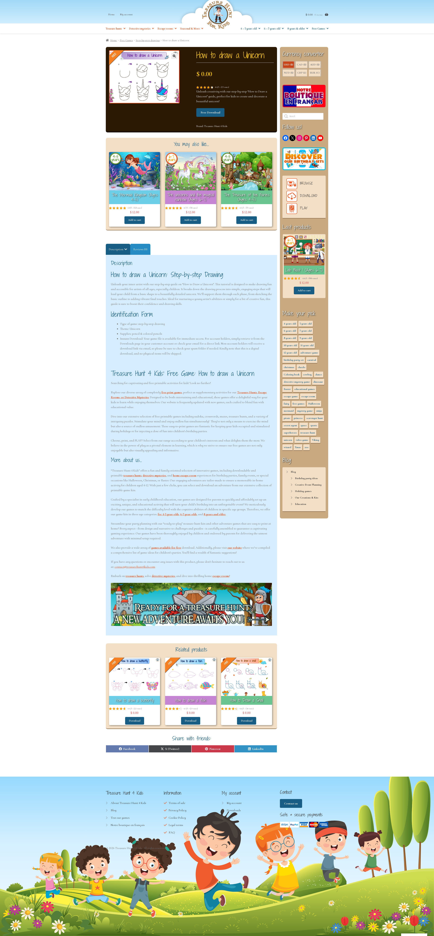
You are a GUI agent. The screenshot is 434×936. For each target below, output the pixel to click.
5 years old (306, 323)
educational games (304, 389)
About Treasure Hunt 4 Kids (128, 803)
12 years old (290, 352)
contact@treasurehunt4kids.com (135, 567)
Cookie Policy (177, 818)
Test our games (120, 818)
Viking (315, 440)
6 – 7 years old (272, 28)
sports (313, 425)
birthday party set (294, 360)
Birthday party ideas (306, 478)
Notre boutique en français (128, 825)
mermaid (289, 410)
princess (298, 418)
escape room (308, 396)
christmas (289, 367)
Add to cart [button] (134, 220)
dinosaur (318, 381)
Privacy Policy (177, 810)
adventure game (309, 352)
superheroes (290, 432)
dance (318, 374)
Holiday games (303, 491)
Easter (287, 389)
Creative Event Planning (308, 484)
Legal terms (176, 825)
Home (111, 14)
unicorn (288, 440)
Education (300, 504)
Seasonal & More (190, 28)
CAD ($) (301, 64)
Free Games (318, 28)
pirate (287, 418)
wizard (287, 447)
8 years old (290, 338)
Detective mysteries (140, 28)
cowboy (307, 374)
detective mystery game (297, 381)
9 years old (306, 338)
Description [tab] (116, 249)
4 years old (290, 323)
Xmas (298, 447)
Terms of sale (177, 803)
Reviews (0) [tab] (140, 249)
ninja (319, 410)
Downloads (234, 810)
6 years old (290, 330)
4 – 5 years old (249, 28)
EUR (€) (314, 72)
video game (302, 440)
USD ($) (288, 64)
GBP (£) (301, 72)
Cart (230, 818)
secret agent (290, 425)
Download (134, 720)
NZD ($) (288, 72)
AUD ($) (314, 64)
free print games (171, 392)
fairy (286, 403)
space (304, 425)
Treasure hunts (114, 28)
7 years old (306, 330)
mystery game (305, 410)
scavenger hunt (314, 418)
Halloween (314, 403)
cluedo (301, 367)
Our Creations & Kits (306, 497)
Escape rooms (165, 28)
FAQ (172, 832)
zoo (306, 447)
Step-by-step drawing (148, 40)
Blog (293, 472)
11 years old (307, 345)
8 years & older (296, 28)
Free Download (210, 112)
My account (126, 14)
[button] (174, 56)
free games (298, 403)
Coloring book (292, 374)
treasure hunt (307, 432)
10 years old (290, 345)
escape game (291, 396)
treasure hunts (132, 475)
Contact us (291, 803)
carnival (311, 360)
